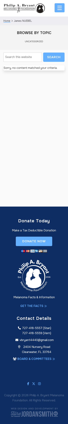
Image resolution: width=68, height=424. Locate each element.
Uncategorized (34, 41)
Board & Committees (34, 359)
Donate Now (34, 241)
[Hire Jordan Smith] (34, 412)
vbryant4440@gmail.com (37, 340)
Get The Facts (31, 306)
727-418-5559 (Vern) (36, 333)
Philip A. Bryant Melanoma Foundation (24, 8)
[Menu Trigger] (60, 7)
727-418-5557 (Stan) (36, 328)
